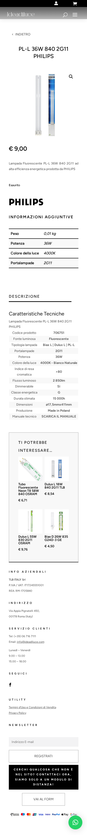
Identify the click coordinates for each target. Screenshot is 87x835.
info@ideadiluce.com (30, 641)
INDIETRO (22, 34)
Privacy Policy (17, 713)
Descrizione (24, 296)
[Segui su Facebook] (10, 684)
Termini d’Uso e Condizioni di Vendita (32, 707)
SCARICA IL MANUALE (59, 416)
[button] (71, 76)
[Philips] (26, 203)
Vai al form (43, 799)
